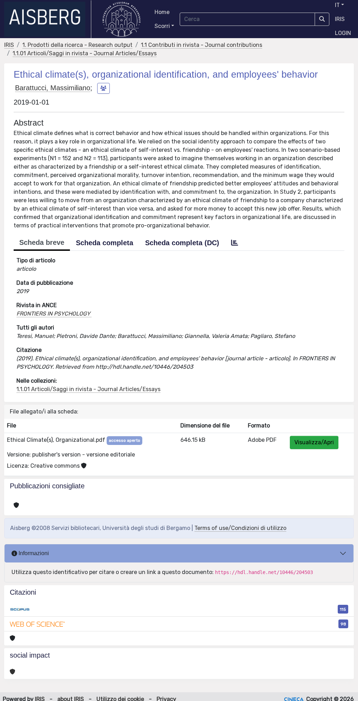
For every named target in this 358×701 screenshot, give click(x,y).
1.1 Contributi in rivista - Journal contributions (201, 45)
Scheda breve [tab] (41, 242)
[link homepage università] (121, 19)
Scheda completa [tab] (104, 243)
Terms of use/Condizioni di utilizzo (240, 528)
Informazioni (33, 553)
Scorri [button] (162, 26)
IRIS (340, 19)
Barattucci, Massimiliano (52, 88)
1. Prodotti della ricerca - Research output (77, 45)
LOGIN (343, 33)
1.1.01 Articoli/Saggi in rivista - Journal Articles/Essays (85, 53)
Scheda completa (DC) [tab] (182, 243)
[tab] (234, 242)
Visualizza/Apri (314, 442)
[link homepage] (47, 19)
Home (162, 12)
